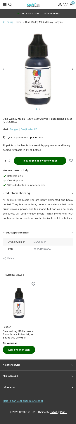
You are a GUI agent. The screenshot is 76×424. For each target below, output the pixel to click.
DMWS (54, 411)
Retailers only (15, 175)
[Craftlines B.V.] (38, 4)
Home (18, 22)
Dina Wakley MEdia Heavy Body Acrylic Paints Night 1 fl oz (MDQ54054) (18, 334)
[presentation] (3, 69)
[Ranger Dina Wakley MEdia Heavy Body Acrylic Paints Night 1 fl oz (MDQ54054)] (19, 303)
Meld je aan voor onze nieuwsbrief (23, 400)
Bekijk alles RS (29, 129)
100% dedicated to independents (26, 184)
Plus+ (63, 411)
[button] (36, 109)
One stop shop (15, 180)
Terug (9, 22)
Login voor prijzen (19, 349)
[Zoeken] (9, 5)
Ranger (14, 129)
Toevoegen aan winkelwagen (40, 160)
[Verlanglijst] (65, 4)
